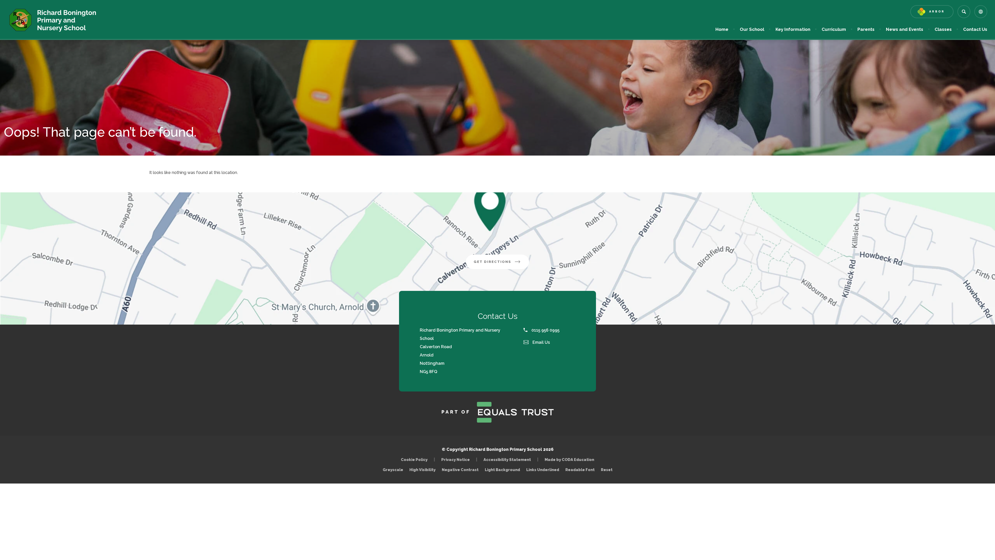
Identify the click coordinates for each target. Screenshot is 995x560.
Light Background (502, 469)
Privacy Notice (455, 459)
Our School (752, 29)
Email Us (540, 342)
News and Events (904, 29)
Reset (607, 469)
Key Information (793, 29)
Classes (943, 29)
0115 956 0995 (544, 330)
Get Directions (501, 264)
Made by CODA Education (571, 459)
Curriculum (834, 29)
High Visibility (422, 469)
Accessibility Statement (507, 459)
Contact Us (975, 29)
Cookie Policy (414, 459)
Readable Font (580, 469)
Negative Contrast (460, 469)
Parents (866, 29)
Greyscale (393, 469)
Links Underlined (542, 469)
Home (721, 29)
